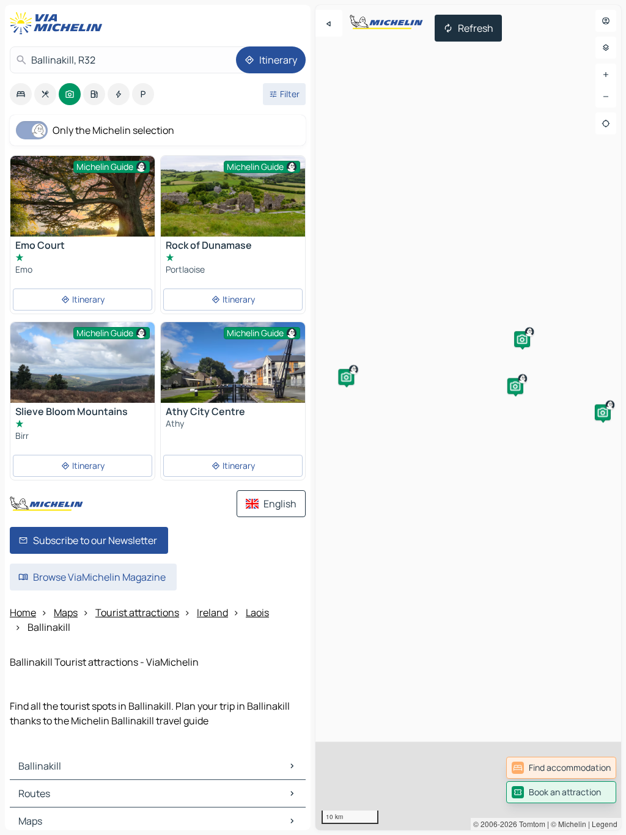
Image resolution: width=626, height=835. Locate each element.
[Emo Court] (82, 204)
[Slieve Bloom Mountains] (82, 376)
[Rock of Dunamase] (233, 196)
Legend (604, 823)
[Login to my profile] (605, 21)
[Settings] (605, 48)
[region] (468, 417)
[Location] (605, 123)
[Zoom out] (605, 97)
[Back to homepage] (59, 23)
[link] (561, 768)
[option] (21, 94)
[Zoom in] (605, 75)
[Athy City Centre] (233, 376)
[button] (522, 339)
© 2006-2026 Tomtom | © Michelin (529, 823)
